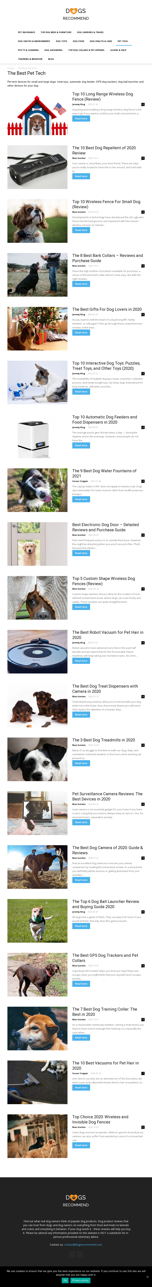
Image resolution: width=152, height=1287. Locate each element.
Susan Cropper (80, 481)
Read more (81, 118)
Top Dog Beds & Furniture (56, 32)
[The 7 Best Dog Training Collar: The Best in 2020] (37, 1028)
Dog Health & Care (101, 41)
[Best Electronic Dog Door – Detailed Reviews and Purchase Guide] (37, 544)
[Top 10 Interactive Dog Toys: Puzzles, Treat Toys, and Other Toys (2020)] (37, 382)
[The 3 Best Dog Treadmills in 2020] (37, 759)
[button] (142, 46)
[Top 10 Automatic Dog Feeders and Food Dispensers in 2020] (37, 436)
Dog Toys (61, 41)
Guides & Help (118, 50)
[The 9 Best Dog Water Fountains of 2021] (37, 490)
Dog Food (78, 41)
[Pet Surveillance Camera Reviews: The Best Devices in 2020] (37, 813)
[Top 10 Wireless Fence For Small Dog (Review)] (37, 221)
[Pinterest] (80, 1254)
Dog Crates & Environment (34, 41)
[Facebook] (72, 1254)
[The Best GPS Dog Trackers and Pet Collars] (37, 974)
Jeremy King (78, 104)
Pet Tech (123, 41)
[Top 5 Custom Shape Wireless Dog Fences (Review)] (37, 598)
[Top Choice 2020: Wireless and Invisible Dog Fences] (37, 1136)
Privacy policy (80, 1280)
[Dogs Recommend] (76, 14)
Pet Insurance (26, 32)
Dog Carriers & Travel (90, 32)
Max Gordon (79, 158)
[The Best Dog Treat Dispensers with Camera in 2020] (37, 705)
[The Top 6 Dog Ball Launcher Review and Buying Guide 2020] (37, 921)
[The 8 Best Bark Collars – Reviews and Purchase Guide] (37, 275)
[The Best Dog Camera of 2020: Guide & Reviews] (37, 867)
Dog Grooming (53, 50)
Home (10, 68)
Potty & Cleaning (28, 50)
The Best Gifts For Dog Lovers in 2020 (107, 309)
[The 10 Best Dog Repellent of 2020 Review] (37, 167)
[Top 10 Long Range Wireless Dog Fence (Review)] (37, 113)
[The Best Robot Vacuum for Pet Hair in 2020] (37, 651)
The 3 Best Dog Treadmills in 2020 (103, 740)
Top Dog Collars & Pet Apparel (86, 50)
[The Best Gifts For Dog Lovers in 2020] (37, 328)
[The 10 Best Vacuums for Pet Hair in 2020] (37, 1082)
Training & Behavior (30, 59)
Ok (65, 1280)
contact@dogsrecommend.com (83, 1244)
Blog (51, 59)
